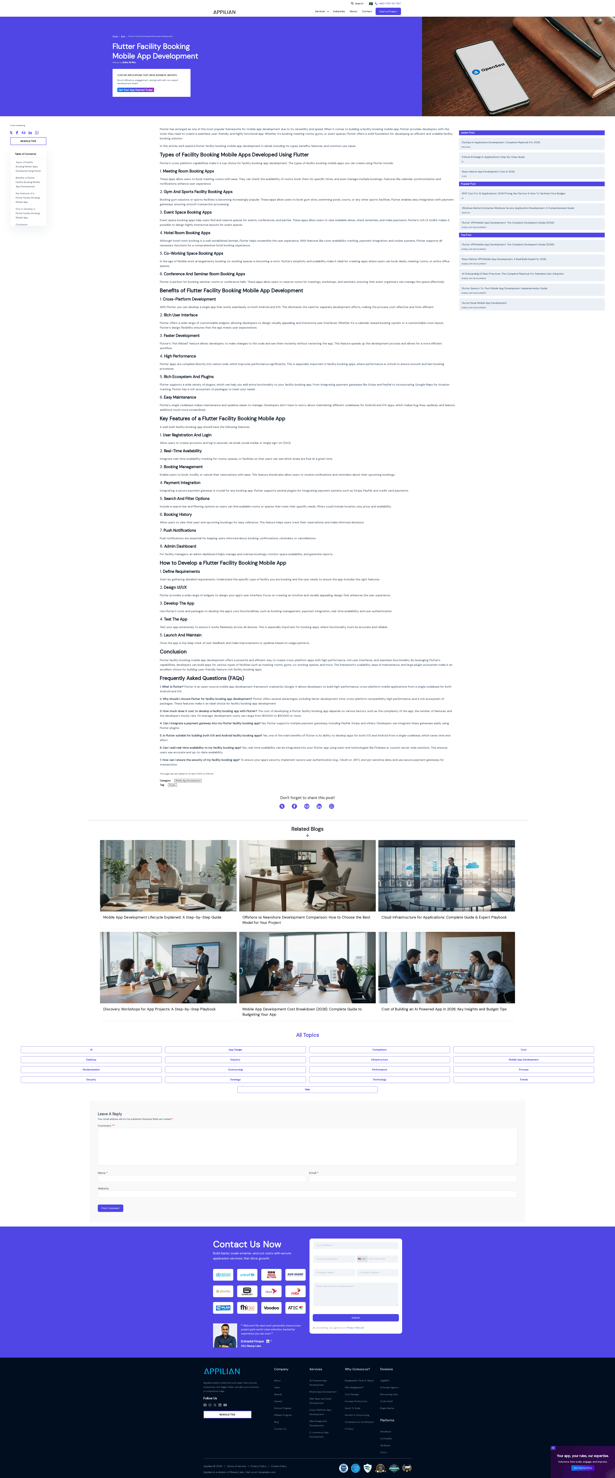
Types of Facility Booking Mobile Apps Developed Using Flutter (28, 166)
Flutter (172, 785)
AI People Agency (389, 1387)
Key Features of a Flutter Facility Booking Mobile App (28, 197)
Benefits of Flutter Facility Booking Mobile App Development (28, 182)
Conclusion (21, 224)
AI (463, 161)
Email (314, 1173)
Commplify (386, 1438)
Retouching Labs (389, 1394)
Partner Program (283, 1408)
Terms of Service (236, 1466)
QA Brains (385, 1445)
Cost (464, 176)
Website (103, 1188)
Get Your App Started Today (136, 90)
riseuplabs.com (266, 1472)
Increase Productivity (356, 1401)
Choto (383, 1452)
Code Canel (386, 1401)
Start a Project (388, 11)
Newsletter (28, 141)
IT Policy (349, 1428)
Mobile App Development (188, 780)
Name (103, 1173)
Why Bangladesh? (354, 1387)
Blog (123, 36)
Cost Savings (352, 1394)
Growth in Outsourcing (357, 1415)
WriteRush (385, 1431)
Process (466, 147)
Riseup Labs (254, 1346)
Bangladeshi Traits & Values (359, 1380)
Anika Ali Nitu (129, 62)
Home (115, 36)
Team (277, 1387)
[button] (320, 11)
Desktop (466, 212)
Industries (339, 11)
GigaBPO (385, 1380)
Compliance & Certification (359, 1422)
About (353, 11)
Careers (278, 1401)
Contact (367, 11)
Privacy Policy (354, 1327)
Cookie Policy (279, 1466)
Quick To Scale (353, 1408)
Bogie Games (387, 1408)
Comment (106, 1126)
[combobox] (362, 1259)
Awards (278, 1394)
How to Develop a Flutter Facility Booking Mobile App (28, 213)
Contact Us (280, 1428)
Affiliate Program (283, 1415)
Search (359, 3)
